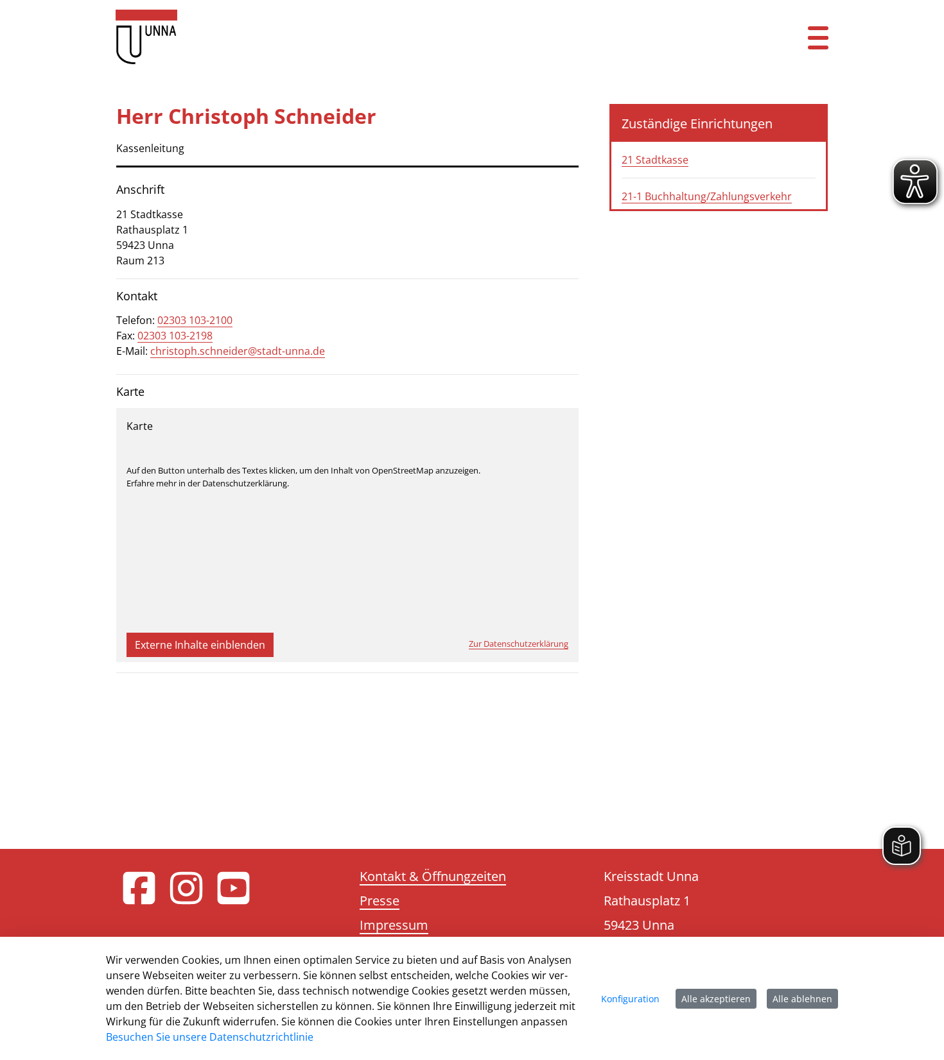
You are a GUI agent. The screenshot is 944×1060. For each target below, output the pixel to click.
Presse (379, 900)
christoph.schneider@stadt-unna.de (237, 351)
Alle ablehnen (802, 999)
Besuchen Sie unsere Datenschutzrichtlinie (209, 1037)
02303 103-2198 (175, 336)
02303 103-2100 (194, 320)
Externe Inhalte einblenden (200, 645)
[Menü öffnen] (818, 37)
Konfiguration (630, 999)
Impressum (394, 925)
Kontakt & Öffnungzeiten (433, 876)
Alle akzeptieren (716, 999)
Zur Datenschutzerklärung (518, 643)
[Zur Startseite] (411, 37)
